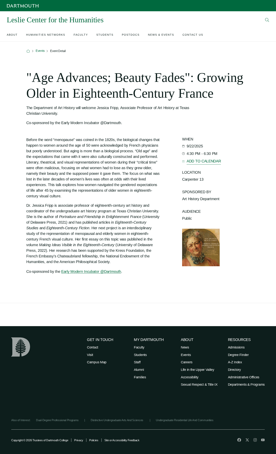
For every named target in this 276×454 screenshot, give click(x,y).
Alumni (139, 370)
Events (40, 50)
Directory (234, 370)
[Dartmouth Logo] (23, 6)
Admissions (236, 347)
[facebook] (239, 440)
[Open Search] (267, 20)
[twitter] (247, 440)
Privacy (78, 440)
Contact (92, 347)
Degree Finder (238, 355)
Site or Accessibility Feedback (122, 440)
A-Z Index (235, 362)
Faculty (139, 347)
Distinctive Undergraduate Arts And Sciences (117, 420)
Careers (186, 362)
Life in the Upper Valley (197, 370)
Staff (137, 362)
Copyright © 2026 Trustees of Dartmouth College (39, 440)
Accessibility (189, 377)
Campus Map (96, 362)
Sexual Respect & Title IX (199, 384)
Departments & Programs (246, 384)
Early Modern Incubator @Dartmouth (91, 271)
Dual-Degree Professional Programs (57, 420)
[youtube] (263, 440)
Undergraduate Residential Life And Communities (184, 420)
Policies (93, 440)
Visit (90, 355)
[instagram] (255, 440)
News (185, 347)
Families (140, 377)
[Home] (28, 51)
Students (140, 355)
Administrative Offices (243, 377)
